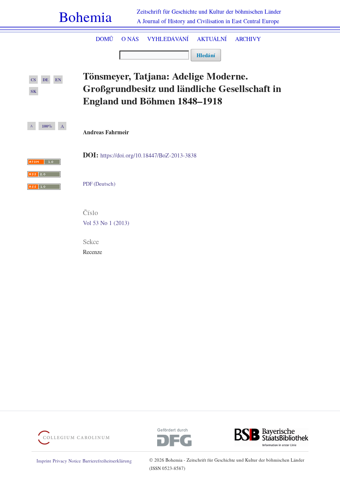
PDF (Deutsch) (99, 183)
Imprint (43, 461)
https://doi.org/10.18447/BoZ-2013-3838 (148, 155)
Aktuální (212, 39)
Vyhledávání (168, 39)
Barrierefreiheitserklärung (107, 461)
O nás (130, 39)
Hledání (206, 55)
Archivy (248, 39)
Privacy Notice (67, 461)
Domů (104, 39)
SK (33, 91)
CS (33, 79)
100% (47, 126)
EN (58, 79)
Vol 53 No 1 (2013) (106, 223)
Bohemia (85, 16)
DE (46, 79)
